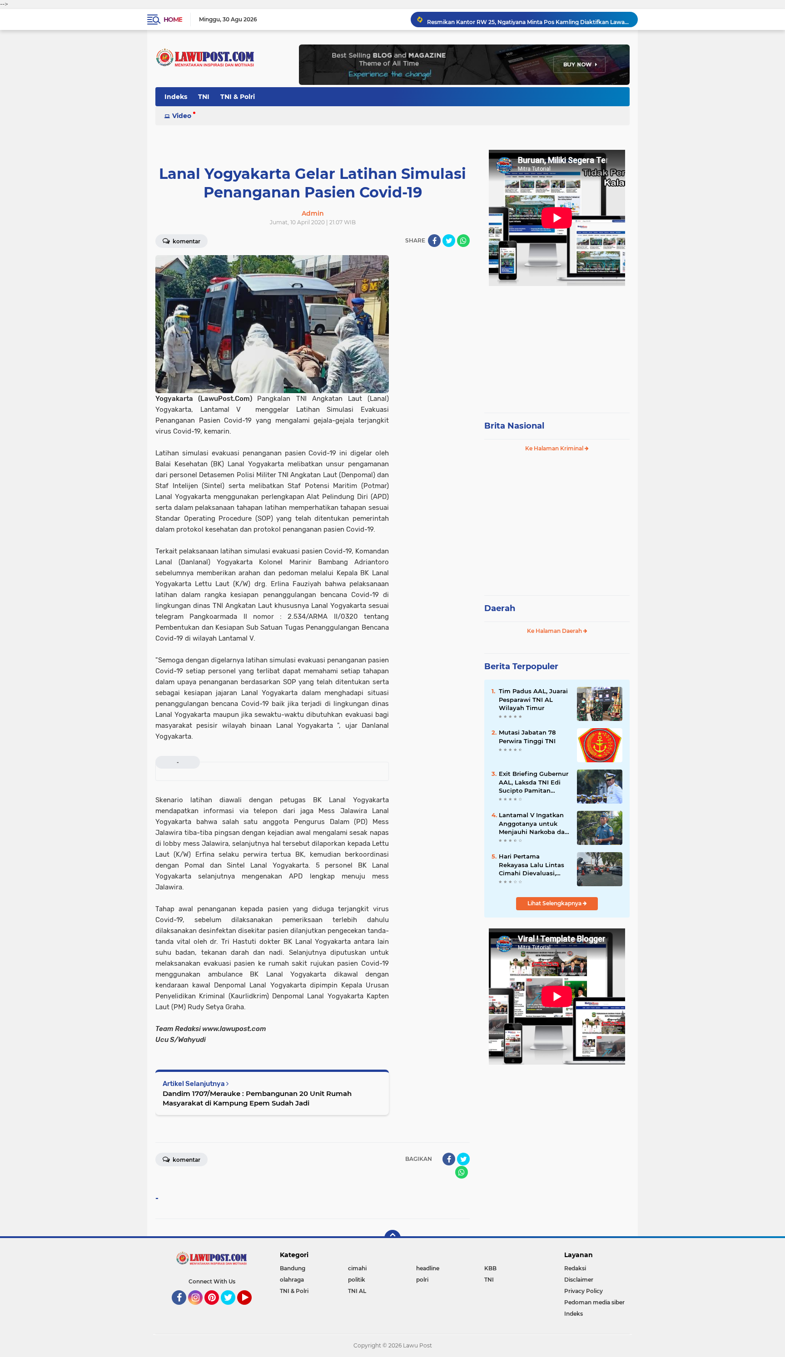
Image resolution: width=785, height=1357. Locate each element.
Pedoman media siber (594, 1302)
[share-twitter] (448, 240)
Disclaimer (578, 1279)
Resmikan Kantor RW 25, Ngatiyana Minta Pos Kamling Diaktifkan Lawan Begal (528, 19)
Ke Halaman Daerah (555, 630)
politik (356, 1279)
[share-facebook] (434, 240)
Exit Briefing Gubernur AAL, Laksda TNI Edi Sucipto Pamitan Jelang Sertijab (533, 782)
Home (173, 19)
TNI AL (357, 1291)
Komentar (185, 241)
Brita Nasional (514, 426)
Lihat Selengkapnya (555, 903)
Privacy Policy (583, 1291)
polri (422, 1279)
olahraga (292, 1279)
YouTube (250, 1309)
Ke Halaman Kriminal (555, 448)
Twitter (232, 1309)
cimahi (357, 1268)
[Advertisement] (557, 345)
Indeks (175, 97)
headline (427, 1268)
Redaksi (575, 1268)
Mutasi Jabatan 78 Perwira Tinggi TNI (527, 736)
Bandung (292, 1268)
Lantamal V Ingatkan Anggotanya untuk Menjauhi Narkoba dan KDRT (534, 823)
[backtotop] (392, 1238)
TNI (203, 97)
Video (181, 116)
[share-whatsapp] (463, 240)
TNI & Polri (237, 97)
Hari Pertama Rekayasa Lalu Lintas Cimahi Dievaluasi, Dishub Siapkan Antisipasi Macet (531, 865)
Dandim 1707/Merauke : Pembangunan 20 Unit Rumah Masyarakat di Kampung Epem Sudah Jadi (257, 1098)
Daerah (499, 608)
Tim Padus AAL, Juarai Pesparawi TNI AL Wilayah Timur (533, 699)
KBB (490, 1268)
